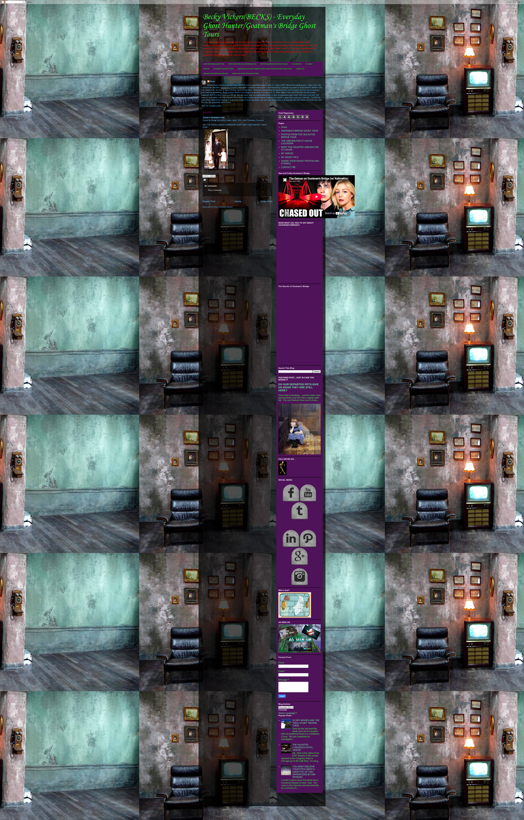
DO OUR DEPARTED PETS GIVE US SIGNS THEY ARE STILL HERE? (298, 387)
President (260, 120)
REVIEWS (206, 69)
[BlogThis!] (206, 176)
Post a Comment (214, 190)
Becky (212, 81)
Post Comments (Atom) (223, 207)
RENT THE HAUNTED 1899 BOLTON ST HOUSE (274, 64)
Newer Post (209, 201)
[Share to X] (209, 176)
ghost (235, 120)
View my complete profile (211, 106)
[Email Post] (204, 180)
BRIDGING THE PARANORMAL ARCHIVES (215, 74)
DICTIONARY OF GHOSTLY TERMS (223, 69)
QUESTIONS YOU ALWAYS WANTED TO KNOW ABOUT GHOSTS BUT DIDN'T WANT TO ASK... (265, 69)
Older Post (266, 201)
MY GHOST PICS (296, 64)
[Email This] (204, 176)
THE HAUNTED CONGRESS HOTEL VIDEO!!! (302, 747)
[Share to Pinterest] (214, 176)
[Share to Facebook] (211, 176)
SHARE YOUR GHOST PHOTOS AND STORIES (245, 74)
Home (238, 201)
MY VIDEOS (309, 64)
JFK (239, 120)
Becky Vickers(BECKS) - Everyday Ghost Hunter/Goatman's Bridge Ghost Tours (259, 26)
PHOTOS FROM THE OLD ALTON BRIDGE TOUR (242, 64)
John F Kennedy (248, 120)
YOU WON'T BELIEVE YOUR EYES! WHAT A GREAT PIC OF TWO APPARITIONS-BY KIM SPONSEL (303, 771)
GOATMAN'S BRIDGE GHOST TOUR (213, 64)
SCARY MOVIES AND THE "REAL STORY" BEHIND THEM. (305, 723)
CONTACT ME (300, 69)
